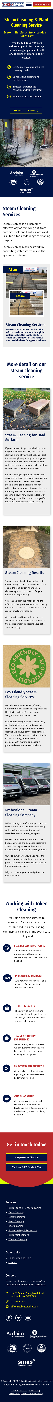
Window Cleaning (17, 1239)
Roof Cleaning (15, 1225)
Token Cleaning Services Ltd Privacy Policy (26, 1393)
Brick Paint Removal (19, 1234)
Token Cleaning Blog (19, 1257)
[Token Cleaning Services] (13, 4)
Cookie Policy (34, 1390)
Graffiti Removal (16, 1216)
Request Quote (42, 4)
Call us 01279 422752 (26, 1167)
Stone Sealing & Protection (22, 1230)
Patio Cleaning (16, 1221)
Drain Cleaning (16, 1212)
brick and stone (40, 465)
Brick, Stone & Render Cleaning (24, 1207)
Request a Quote (24, 110)
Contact (12, 1262)
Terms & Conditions (19, 1390)
